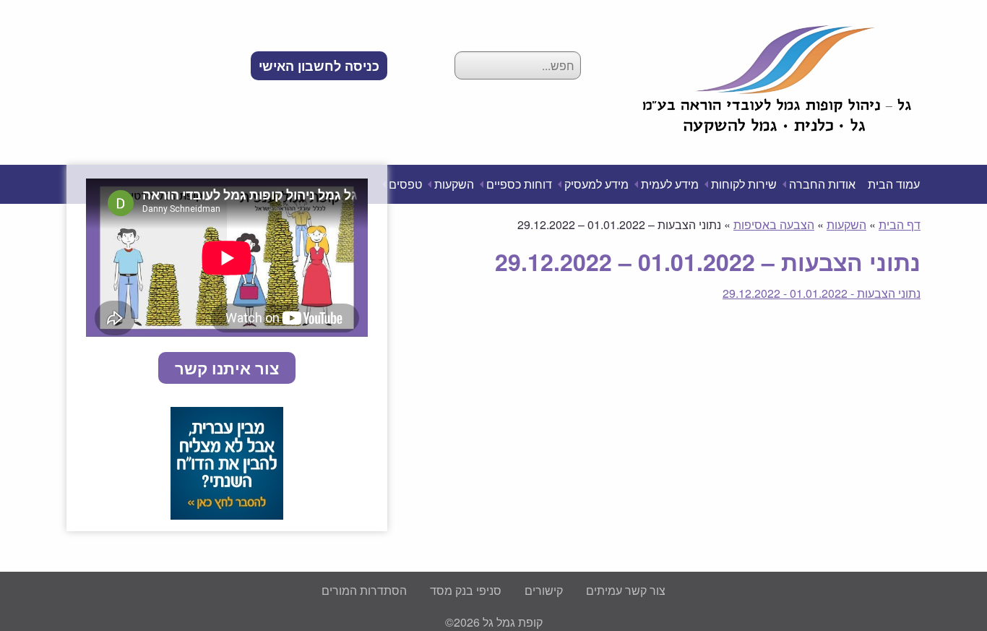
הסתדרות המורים (364, 590)
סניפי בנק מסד (465, 590)
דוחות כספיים (519, 184)
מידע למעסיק (596, 184)
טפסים (405, 184)
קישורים (544, 590)
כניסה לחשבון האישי (319, 65)
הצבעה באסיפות (773, 224)
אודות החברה (822, 184)
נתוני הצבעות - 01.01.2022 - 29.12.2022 (822, 293)
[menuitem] (319, 65)
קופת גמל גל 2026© (494, 622)
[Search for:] (517, 65)
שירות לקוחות (744, 184)
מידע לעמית (670, 184)
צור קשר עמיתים (625, 590)
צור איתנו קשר (227, 367)
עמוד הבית (894, 184)
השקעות (454, 184)
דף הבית (900, 224)
